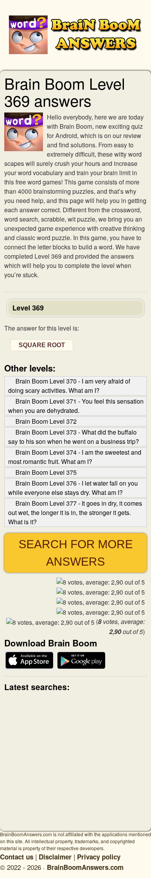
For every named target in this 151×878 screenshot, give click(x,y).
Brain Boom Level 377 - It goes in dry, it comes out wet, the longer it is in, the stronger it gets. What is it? (75, 512)
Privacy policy (98, 856)
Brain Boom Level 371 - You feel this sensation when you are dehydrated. (76, 406)
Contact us (16, 856)
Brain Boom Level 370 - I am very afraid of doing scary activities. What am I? (69, 386)
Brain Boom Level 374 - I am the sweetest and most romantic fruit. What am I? (74, 457)
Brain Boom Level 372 (46, 421)
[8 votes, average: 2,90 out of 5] (101, 582)
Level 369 (28, 308)
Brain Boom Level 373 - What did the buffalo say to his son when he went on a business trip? (73, 437)
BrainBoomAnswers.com (85, 867)
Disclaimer (55, 856)
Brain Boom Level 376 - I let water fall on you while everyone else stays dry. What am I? (73, 488)
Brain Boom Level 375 (46, 472)
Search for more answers (76, 553)
